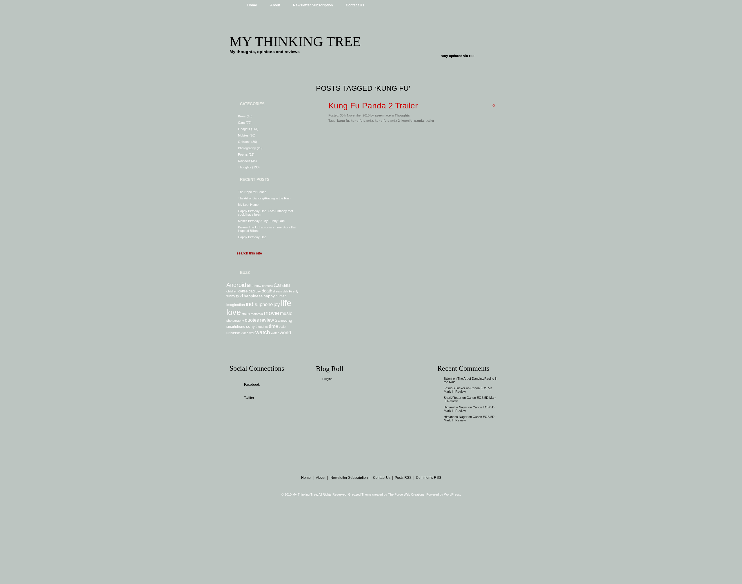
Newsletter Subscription (313, 5)
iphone (266, 304)
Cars (241, 122)
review (267, 320)
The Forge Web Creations (406, 494)
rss (471, 56)
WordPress (452, 494)
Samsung (283, 320)
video (244, 333)
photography (235, 320)
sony (250, 326)
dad (252, 291)
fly (297, 291)
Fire (291, 291)
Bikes (242, 116)
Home (252, 5)
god (239, 295)
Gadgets (244, 129)
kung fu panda (362, 120)
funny (230, 296)
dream (277, 291)
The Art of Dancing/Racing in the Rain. (264, 198)
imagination (235, 305)
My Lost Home (248, 204)
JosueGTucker (454, 388)
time (273, 326)
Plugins (327, 379)
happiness (253, 296)
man (246, 313)
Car (277, 285)
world (285, 332)
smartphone (235, 327)
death (267, 290)
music (286, 313)
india (252, 304)
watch (262, 332)
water (275, 333)
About (275, 5)
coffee (243, 291)
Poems (243, 154)
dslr (285, 291)
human (281, 296)
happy (269, 296)
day (258, 291)
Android (236, 285)
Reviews (244, 161)
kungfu (406, 120)
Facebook (252, 385)
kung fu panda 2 (387, 120)
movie (271, 313)
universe (233, 333)
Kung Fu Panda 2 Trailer (373, 105)
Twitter (249, 398)
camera (267, 286)
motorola (257, 314)
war (251, 333)
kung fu (343, 120)
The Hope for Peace (252, 192)
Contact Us (355, 5)
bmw (257, 286)
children (231, 291)
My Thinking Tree (295, 41)
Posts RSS (403, 478)
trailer (283, 326)
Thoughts (244, 167)
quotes (252, 320)
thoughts (262, 326)
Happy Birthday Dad (252, 237)
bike (250, 286)
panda (419, 120)
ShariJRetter (452, 397)
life (286, 303)
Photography (247, 148)
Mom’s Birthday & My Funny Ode (261, 221)
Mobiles (243, 135)
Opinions (244, 141)
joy (277, 304)
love (233, 312)
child (286, 286)
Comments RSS (428, 478)
